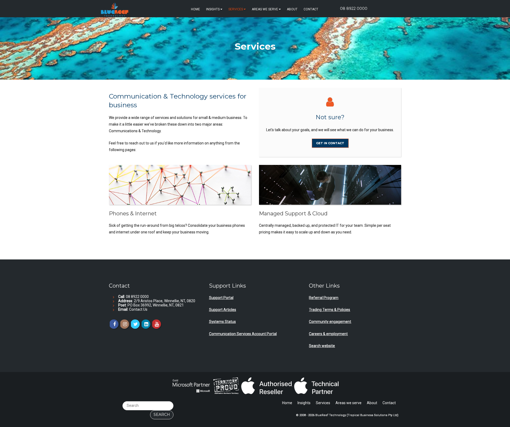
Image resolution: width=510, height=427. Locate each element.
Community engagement (330, 321)
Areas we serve (265, 9)
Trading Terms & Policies (329, 310)
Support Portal (221, 298)
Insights (213, 9)
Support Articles (222, 310)
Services (235, 9)
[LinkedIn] (145, 324)
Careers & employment (328, 334)
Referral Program (323, 298)
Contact (311, 9)
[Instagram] (124, 324)
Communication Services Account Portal (243, 334)
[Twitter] (135, 324)
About (292, 9)
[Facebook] (113, 324)
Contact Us (138, 309)
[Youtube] (156, 324)
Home (195, 9)
